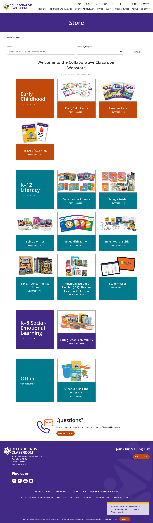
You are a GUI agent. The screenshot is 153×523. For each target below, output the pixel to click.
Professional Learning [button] (61, 9)
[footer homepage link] (21, 450)
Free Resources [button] (122, 9)
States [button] (100, 9)
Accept (125, 519)
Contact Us (128, 497)
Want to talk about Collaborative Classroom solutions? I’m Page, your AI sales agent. (126, 509)
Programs (38, 491)
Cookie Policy (86, 497)
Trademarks (117, 497)
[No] (150, 519)
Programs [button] (42, 9)
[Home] (17, 6)
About (49, 491)
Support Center (62, 491)
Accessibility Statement (102, 497)
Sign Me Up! (141, 457)
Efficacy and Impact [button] (84, 9)
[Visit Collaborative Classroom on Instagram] (20, 481)
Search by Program (84, 47)
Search (10, 47)
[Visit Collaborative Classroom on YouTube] (31, 481)
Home (9, 37)
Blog (85, 491)
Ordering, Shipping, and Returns (104, 491)
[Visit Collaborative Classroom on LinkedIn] (25, 481)
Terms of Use (61, 497)
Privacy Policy (74, 497)
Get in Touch (65, 433)
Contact (145, 9)
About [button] (135, 9)
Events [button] (109, 9)
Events (76, 491)
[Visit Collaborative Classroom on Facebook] (14, 481)
